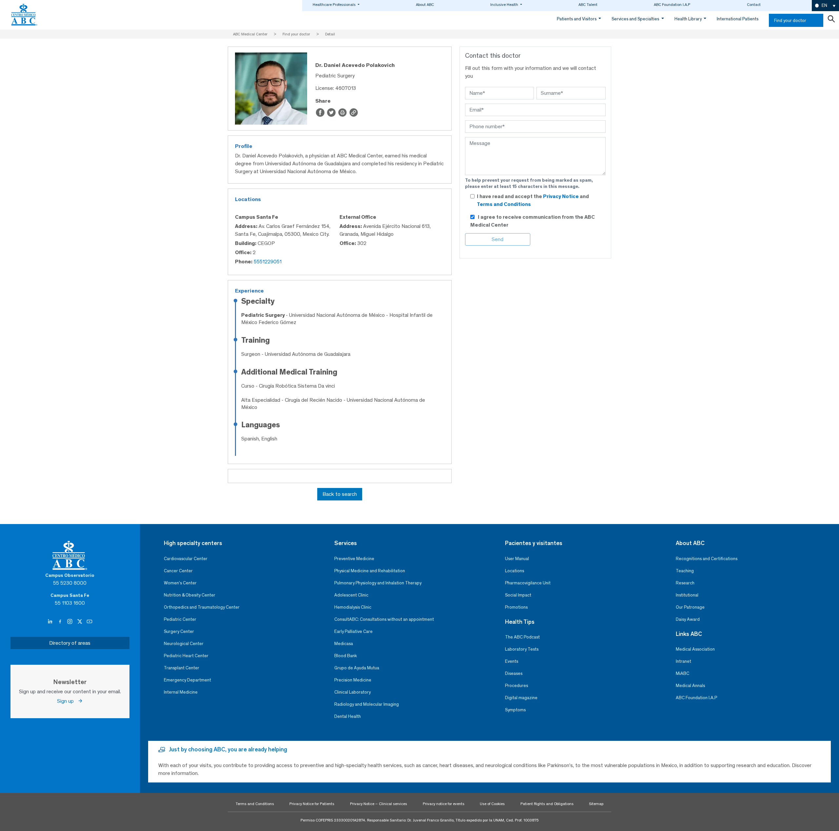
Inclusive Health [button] (504, 4)
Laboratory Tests (521, 649)
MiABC (682, 673)
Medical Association (695, 649)
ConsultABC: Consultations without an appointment (384, 619)
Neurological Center (184, 643)
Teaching (685, 571)
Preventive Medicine (354, 558)
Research (685, 583)
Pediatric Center (180, 619)
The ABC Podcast (522, 637)
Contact (754, 4)
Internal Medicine (181, 692)
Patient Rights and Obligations (547, 803)
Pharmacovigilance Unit (528, 583)
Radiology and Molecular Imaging (366, 704)
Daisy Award (688, 619)
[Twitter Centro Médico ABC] (80, 621)
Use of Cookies (492, 803)
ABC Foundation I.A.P (672, 4)
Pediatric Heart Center (186, 656)
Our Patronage (690, 607)
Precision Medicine (352, 680)
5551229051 (268, 261)
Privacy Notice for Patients (311, 803)
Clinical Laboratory (352, 692)
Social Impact (518, 595)
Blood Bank (345, 656)
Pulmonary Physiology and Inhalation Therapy (377, 583)
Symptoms (515, 710)
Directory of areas (69, 643)
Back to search (339, 494)
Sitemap (596, 803)
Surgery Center (179, 631)
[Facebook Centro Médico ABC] (60, 621)
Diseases (513, 673)
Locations (514, 571)
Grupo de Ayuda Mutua (356, 668)
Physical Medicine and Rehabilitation (369, 571)
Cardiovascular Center (185, 558)
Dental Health (347, 716)
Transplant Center (181, 668)
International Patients (737, 19)
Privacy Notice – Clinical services (378, 803)
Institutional (687, 595)
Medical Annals (690, 685)
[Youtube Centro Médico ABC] (89, 621)
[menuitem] (825, 5)
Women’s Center (180, 583)
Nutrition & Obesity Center (189, 595)
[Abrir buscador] (831, 20)
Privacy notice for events (443, 803)
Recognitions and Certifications (706, 558)
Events (511, 661)
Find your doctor (790, 20)
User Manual (517, 558)
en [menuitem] (824, 5)
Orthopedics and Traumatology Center (202, 607)
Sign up (67, 701)
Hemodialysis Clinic (352, 607)
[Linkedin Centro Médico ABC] (50, 621)
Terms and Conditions (504, 204)
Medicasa (343, 643)
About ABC (425, 4)
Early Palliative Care (353, 631)
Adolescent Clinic (351, 595)
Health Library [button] (688, 19)
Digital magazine (521, 697)
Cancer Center (178, 571)
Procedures (516, 685)
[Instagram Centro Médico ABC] (70, 621)
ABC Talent (587, 4)
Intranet (683, 661)
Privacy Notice (561, 196)
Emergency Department (187, 680)
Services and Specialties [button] (636, 19)
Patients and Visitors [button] (577, 19)
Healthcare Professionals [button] (335, 4)
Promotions (516, 607)
